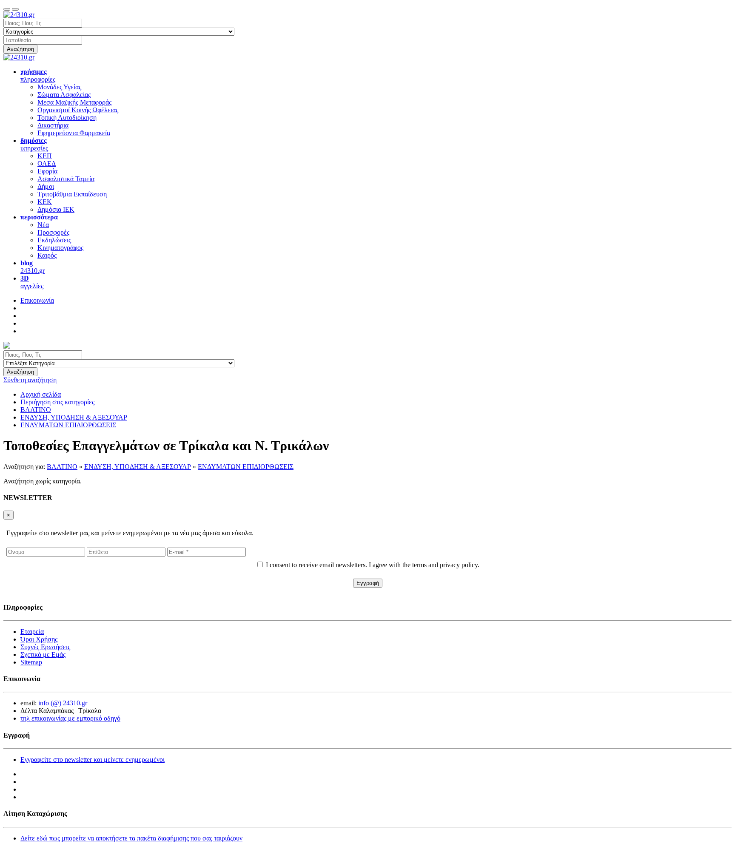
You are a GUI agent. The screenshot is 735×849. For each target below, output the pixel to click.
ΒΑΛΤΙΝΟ (62, 466)
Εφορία (47, 171)
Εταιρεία (32, 631)
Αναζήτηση (20, 49)
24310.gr (32, 266)
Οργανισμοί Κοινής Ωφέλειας (77, 110)
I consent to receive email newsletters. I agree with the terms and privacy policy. (372, 564)
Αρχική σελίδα (40, 394)
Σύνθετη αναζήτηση (30, 379)
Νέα (43, 224)
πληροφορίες (37, 75)
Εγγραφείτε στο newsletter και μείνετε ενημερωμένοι (92, 759)
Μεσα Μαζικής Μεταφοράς (74, 102)
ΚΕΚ (44, 201)
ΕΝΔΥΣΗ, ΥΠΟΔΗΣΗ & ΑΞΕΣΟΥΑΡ (137, 466)
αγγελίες (31, 282)
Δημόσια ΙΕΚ (55, 209)
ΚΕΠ (44, 155)
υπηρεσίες (34, 144)
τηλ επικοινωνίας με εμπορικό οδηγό (70, 718)
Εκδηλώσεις (54, 240)
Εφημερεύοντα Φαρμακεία (73, 132)
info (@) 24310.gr (62, 703)
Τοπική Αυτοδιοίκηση (67, 117)
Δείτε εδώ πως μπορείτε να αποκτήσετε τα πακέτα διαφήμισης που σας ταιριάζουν (131, 838)
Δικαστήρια (52, 125)
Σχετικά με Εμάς (43, 654)
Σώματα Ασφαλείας (64, 94)
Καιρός (47, 255)
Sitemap (31, 662)
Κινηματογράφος (60, 247)
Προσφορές (53, 232)
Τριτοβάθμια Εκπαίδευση (72, 194)
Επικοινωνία (37, 300)
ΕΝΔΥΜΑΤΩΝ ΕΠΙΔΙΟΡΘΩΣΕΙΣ (245, 466)
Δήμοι (45, 186)
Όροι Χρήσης (38, 639)
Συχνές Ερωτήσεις (45, 646)
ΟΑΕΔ (46, 163)
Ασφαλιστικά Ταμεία (65, 178)
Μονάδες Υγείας (59, 87)
